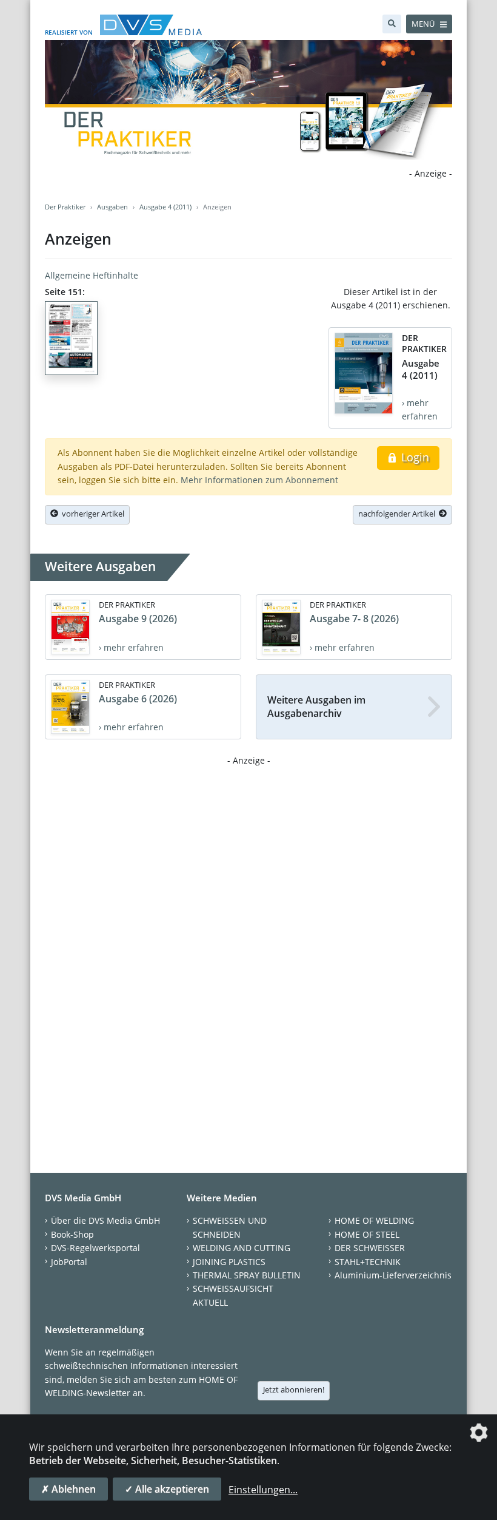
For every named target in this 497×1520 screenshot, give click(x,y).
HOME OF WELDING (374, 1220)
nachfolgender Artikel (398, 513)
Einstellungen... (263, 1489)
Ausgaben (112, 206)
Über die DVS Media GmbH (105, 1220)
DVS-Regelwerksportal (95, 1248)
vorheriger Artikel (91, 513)
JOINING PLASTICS (229, 1261)
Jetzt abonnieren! (293, 1389)
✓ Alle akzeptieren (167, 1489)
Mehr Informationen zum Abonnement (259, 480)
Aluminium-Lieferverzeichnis (393, 1275)
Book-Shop (72, 1234)
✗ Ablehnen (68, 1489)
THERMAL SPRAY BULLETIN (247, 1275)
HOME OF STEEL (367, 1234)
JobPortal (69, 1261)
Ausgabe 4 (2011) (165, 206)
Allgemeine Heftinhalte (91, 275)
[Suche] (391, 24)
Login (413, 457)
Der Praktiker (65, 206)
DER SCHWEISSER (370, 1248)
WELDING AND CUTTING (241, 1248)
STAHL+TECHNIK (368, 1261)
